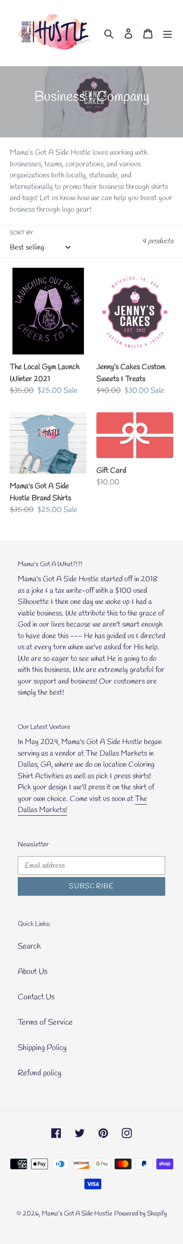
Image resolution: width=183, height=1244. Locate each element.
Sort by (21, 233)
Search (29, 946)
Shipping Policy (42, 1048)
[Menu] (167, 33)
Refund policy (39, 1073)
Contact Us (36, 997)
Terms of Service (45, 1022)
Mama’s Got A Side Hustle (77, 1213)
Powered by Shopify (140, 1213)
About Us (33, 971)
